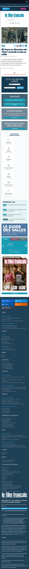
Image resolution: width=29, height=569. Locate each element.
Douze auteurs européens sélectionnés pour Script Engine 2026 (13, 387)
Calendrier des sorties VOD (7, 461)
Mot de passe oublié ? (15, 8)
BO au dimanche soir (6, 338)
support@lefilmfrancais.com (17, 534)
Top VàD (3, 454)
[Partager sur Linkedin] (26, 46)
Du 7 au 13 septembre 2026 (7, 365)
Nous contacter (5, 469)
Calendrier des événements (7, 424)
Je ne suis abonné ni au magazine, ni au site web (14, 104)
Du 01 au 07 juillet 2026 (6, 412)
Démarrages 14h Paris (6, 336)
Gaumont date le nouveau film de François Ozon (14, 205)
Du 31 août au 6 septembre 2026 (8, 364)
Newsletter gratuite (5, 421)
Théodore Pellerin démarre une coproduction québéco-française (14, 328)
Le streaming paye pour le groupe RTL (9, 444)
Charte (3, 480)
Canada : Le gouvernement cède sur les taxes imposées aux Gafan (14, 446)
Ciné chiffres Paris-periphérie (7, 343)
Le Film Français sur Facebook (7, 481)
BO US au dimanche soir (6, 348)
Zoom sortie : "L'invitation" (7, 319)
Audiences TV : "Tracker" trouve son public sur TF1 (10, 402)
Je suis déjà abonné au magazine (14, 100)
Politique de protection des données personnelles (11, 471)
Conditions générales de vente (7, 473)
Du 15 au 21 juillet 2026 (6, 409)
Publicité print (4, 478)
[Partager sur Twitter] (23, 46)
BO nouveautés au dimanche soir (8, 339)
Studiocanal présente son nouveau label (9, 326)
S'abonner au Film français (7, 418)
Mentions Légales (5, 470)
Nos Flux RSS (4, 489)
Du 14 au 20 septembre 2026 (7, 367)
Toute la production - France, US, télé (8, 422)
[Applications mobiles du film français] (18, 23)
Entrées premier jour (5, 342)
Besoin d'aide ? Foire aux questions (8, 426)
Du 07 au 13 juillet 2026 (6, 411)
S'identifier (6, 8)
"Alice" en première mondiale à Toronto (9, 391)
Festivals (3, 355)
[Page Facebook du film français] (13, 23)
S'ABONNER (23, 8)
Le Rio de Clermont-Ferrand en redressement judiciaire (12, 215)
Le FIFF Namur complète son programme (9, 325)
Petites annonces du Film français (8, 425)
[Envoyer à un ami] (15, 46)
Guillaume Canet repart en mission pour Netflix (10, 439)
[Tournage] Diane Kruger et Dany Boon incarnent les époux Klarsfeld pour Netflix (14, 437)
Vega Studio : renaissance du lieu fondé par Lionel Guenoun (13, 320)
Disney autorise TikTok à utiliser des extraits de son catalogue (13, 445)
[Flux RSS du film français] (10, 23)
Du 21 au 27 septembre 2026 (7, 368)
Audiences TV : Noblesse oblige (7, 401)
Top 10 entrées (4, 340)
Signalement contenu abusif (7, 474)
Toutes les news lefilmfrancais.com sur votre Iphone (11, 485)
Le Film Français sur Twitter (7, 482)
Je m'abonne (14, 293)
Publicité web (4, 477)
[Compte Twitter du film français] (16, 23)
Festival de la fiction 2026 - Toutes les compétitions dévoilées (14, 220)
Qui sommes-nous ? (5, 467)
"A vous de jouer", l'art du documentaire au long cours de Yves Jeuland (13, 378)
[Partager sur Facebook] (20, 46)
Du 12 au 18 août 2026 (6, 408)
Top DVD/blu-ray (5, 452)
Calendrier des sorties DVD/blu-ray (8, 460)
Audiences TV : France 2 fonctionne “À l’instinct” (10, 399)
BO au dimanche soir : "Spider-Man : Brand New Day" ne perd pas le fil (14, 210)
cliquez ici (14, 117)
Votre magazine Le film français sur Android (10, 488)
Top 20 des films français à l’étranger (8, 349)
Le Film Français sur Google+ (7, 484)
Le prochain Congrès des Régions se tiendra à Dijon (11, 318)
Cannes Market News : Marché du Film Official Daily (11, 491)
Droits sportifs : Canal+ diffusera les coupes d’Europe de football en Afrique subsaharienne (14, 389)
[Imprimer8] (18, 46)
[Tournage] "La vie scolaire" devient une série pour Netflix (12, 435)
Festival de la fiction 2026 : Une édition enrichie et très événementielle (12, 380)
